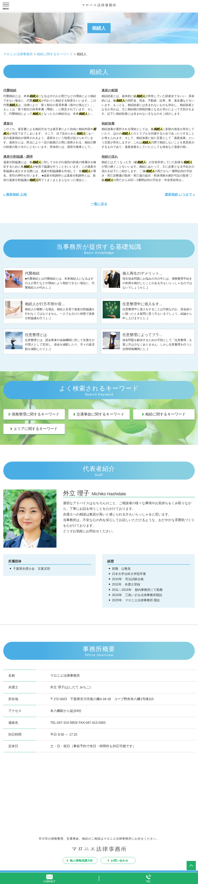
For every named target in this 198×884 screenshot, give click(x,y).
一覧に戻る (99, 204)
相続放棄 (108, 123)
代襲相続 (9, 90)
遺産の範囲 (110, 90)
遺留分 (8, 123)
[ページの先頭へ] (191, 865)
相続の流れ (110, 157)
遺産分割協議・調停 (18, 157)
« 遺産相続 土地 (15, 194)
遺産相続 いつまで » (180, 194)
